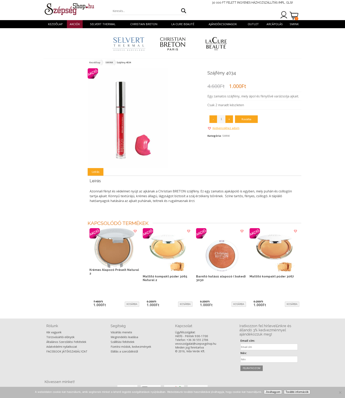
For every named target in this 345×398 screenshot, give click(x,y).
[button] (223, 128)
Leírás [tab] (95, 172)
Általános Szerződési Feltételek (66, 342)
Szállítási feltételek (122, 342)
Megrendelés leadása (124, 337)
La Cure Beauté (182, 24)
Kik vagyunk (53, 332)
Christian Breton (143, 24)
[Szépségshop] (69, 9)
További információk (297, 391)
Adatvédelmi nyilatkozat (61, 346)
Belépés (283, 14)
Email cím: (247, 341)
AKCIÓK (75, 24)
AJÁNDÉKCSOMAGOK (223, 24)
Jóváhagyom (273, 391)
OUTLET (253, 24)
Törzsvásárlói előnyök (60, 337)
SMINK (294, 24)
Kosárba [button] (132, 304)
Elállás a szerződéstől (124, 351)
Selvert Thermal (103, 24)
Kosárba (246, 119)
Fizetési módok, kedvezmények (131, 346)
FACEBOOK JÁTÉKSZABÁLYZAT (66, 351)
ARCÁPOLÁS (275, 24)
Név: (243, 353)
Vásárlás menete (121, 332)
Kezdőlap (55, 24)
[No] (340, 392)
